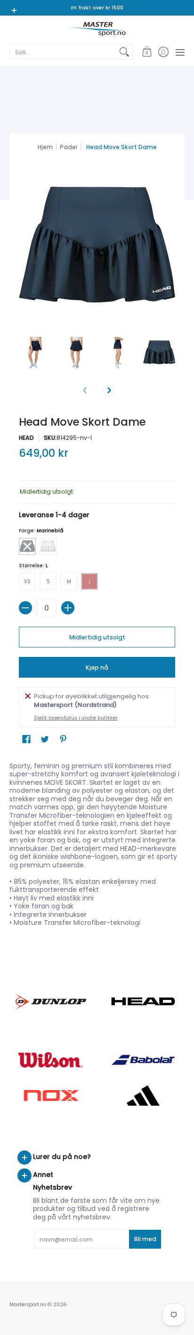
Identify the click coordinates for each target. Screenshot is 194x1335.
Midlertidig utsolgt (97, 637)
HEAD (26, 438)
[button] (146, 51)
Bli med (145, 1239)
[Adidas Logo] (143, 1095)
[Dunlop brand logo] (50, 1001)
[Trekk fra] (25, 607)
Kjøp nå (97, 667)
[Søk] (124, 52)
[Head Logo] (143, 1001)
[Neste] (109, 390)
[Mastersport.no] (97, 29)
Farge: (41, 530)
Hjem (45, 147)
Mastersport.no (27, 1304)
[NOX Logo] (50, 1095)
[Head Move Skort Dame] (35, 353)
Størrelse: (33, 565)
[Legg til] (67, 607)
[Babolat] (143, 1059)
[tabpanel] (97, 846)
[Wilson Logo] (50, 1059)
